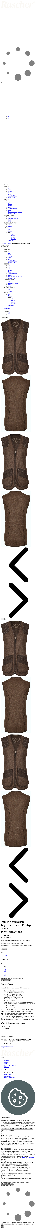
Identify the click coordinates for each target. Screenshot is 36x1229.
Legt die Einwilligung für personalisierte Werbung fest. (16, 1178)
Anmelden (7, 308)
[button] (18, 43)
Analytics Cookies (6, 1148)
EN (9, 118)
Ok (2, 1227)
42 (5, 972)
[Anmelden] (19, 150)
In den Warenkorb (5, 980)
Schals (9, 221)
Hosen (9, 194)
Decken (10, 226)
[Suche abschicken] (1, 82)
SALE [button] (6, 228)
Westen (10, 191)
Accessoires (11, 240)
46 (5, 975)
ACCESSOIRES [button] (9, 215)
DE (9, 116)
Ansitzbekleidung (12, 196)
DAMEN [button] (6, 186)
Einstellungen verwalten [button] (7, 1130)
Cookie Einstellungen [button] (10, 1073)
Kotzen (10, 204)
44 (5, 974)
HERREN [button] (7, 199)
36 (5, 967)
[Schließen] (5, 619)
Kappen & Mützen (13, 218)
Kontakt (6, 1060)
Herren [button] (10, 232)
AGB (5, 1063)
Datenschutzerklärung (10, 1065)
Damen (10, 231)
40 (5, 971)
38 (5, 969)
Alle (9, 188)
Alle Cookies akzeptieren (7, 1128)
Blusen (10, 193)
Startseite (3, 243)
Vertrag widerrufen (9, 1077)
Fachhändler (7, 1076)
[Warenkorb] (19, 182)
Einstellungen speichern (7, 1185)
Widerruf (6, 1067)
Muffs (9, 220)
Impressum (7, 1062)
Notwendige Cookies (6, 1135)
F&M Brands (8, 1074)
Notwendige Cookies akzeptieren (24, 1128)
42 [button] (1, 963)
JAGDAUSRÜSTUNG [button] (11, 223)
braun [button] (2, 952)
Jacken (9, 189)
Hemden (10, 210)
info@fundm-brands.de (7, 1046)
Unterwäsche (11, 197)
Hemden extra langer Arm (15, 212)
